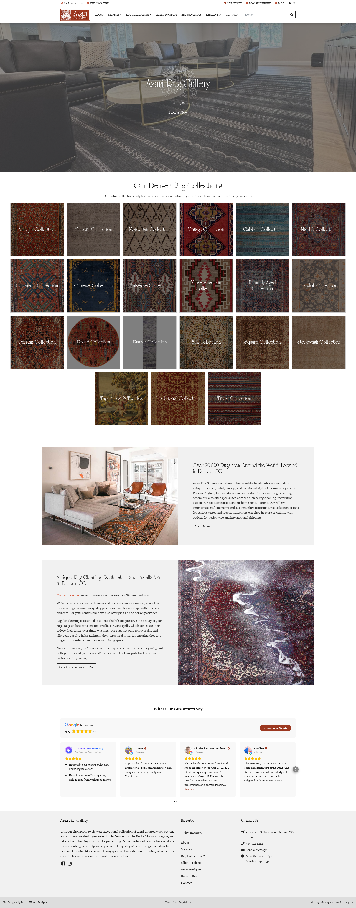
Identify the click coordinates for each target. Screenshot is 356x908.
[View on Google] (128, 750)
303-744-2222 (254, 843)
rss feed (340, 902)
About (99, 14)
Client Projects (166, 14)
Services (113, 14)
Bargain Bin (213, 14)
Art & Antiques (192, 14)
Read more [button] (190, 789)
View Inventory (192, 832)
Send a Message (256, 850)
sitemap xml (327, 902)
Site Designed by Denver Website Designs (25, 902)
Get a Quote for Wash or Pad (76, 667)
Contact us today (68, 595)
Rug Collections (137, 14)
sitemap (315, 902)
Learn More (202, 526)
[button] (60, 769)
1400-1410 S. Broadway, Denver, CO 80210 (270, 834)
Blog (281, 3)
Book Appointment (260, 3)
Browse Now (178, 112)
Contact (232, 14)
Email (99, 3)
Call (73, 3)
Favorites (234, 3)
